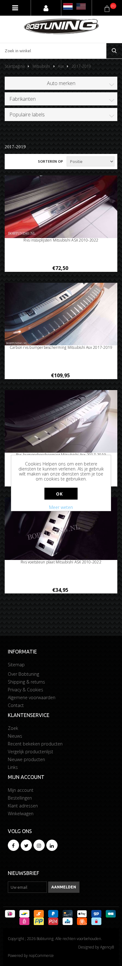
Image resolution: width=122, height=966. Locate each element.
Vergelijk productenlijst (30, 752)
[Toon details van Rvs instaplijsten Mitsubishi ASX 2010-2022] (61, 207)
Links (13, 767)
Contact (16, 705)
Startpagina (15, 66)
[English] (81, 6)
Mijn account (20, 790)
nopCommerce (41, 955)
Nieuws (15, 736)
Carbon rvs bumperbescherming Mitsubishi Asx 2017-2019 (61, 347)
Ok (59, 494)
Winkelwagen (20, 813)
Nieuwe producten (26, 759)
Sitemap (16, 665)
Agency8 (107, 947)
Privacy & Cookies (25, 690)
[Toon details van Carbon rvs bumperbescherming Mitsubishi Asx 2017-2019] (61, 314)
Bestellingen (20, 798)
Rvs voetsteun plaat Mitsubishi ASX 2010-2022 (61, 562)
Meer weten (61, 507)
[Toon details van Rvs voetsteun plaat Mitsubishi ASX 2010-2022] (61, 529)
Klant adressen (23, 806)
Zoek (13, 728)
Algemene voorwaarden (31, 697)
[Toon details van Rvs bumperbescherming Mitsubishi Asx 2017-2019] (61, 421)
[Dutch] (68, 6)
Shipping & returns (26, 682)
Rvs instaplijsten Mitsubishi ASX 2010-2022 (60, 240)
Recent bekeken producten (35, 744)
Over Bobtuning (23, 674)
